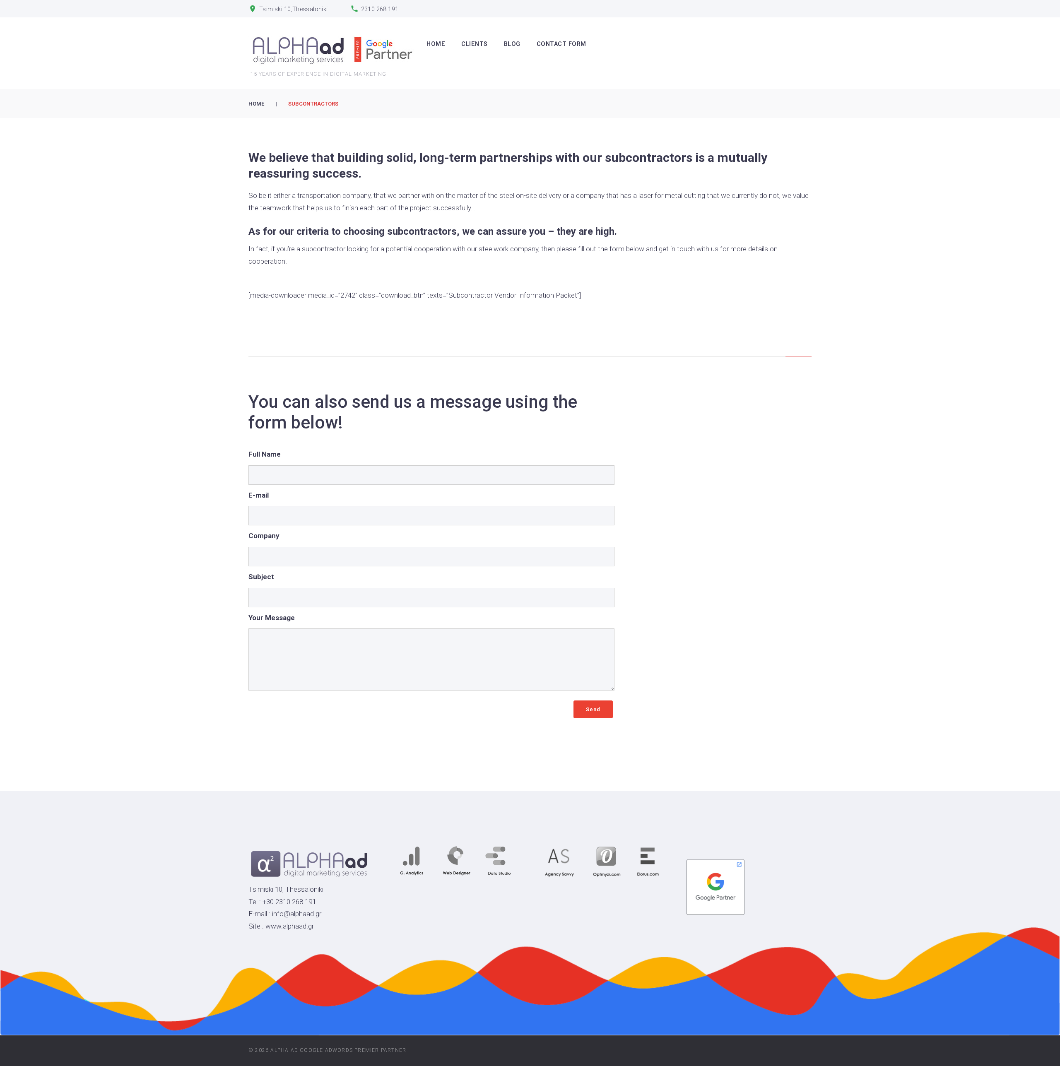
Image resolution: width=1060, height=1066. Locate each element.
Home (256, 104)
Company (263, 536)
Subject (261, 577)
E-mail (258, 495)
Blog (512, 44)
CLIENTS (474, 44)
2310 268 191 (380, 9)
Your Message (271, 618)
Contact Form (561, 44)
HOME (435, 44)
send (593, 709)
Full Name (264, 454)
